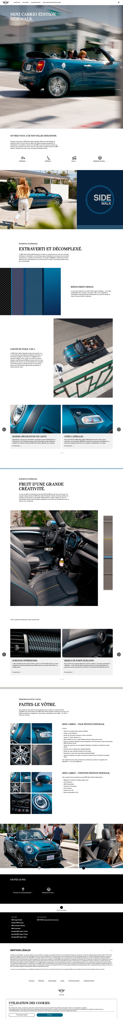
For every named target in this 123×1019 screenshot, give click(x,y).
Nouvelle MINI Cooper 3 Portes (19, 931)
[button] (39, 868)
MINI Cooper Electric (16, 920)
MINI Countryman (16, 928)
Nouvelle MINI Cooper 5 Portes (19, 934)
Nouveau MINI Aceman (17, 923)
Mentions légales (20, 950)
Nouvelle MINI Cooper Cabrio (19, 937)
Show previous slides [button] (4, 429)
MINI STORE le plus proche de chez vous (48, 920)
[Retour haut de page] (61, 907)
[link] (36, 2)
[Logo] (61, 990)
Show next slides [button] (119, 429)
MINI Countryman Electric (18, 925)
